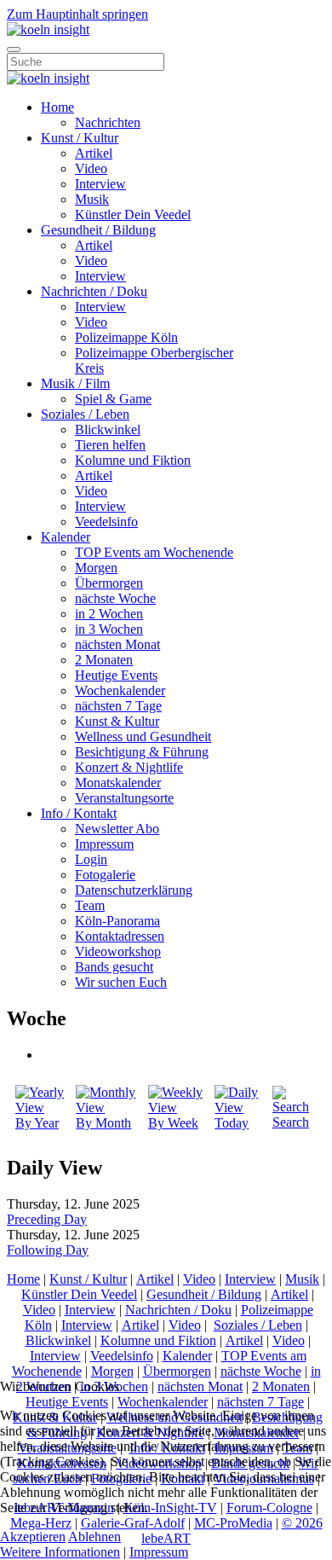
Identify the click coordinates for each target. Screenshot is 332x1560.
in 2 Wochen (109, 613)
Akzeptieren (33, 1536)
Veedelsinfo (106, 521)
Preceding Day (47, 1219)
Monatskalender (118, 782)
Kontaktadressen (119, 936)
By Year (37, 1123)
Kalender (65, 537)
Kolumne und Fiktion (133, 460)
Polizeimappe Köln (126, 337)
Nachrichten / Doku (94, 291)
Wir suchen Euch (121, 982)
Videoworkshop (118, 951)
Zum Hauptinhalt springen (77, 14)
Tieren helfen (110, 445)
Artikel (93, 153)
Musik (92, 199)
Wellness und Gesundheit (143, 736)
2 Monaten (104, 659)
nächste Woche (115, 598)
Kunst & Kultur (117, 721)
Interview (100, 184)
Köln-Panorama (117, 920)
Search (290, 1122)
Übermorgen (109, 583)
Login (91, 859)
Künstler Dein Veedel (133, 214)
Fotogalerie (105, 874)
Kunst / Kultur (79, 137)
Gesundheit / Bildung (98, 230)
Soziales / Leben (85, 414)
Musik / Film (75, 383)
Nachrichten (107, 122)
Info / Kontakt (79, 813)
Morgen (96, 567)
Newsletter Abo (117, 828)
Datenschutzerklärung (133, 890)
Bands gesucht (114, 967)
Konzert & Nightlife (129, 767)
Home (57, 107)
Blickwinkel (107, 429)
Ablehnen (94, 1536)
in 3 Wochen (109, 629)
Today (232, 1123)
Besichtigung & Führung (142, 752)
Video (91, 168)
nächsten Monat (117, 644)
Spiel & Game (113, 398)
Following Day (48, 1250)
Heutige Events (116, 675)
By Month (103, 1123)
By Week (173, 1123)
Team (90, 905)
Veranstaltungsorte (124, 798)
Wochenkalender (120, 690)
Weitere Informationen (60, 1552)
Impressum (104, 844)
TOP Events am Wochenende (154, 552)
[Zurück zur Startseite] (48, 29)
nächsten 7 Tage (118, 706)
